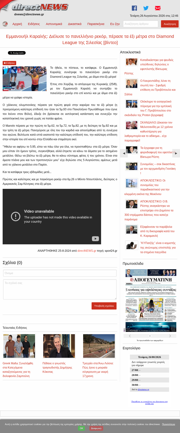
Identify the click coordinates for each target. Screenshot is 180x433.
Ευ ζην (115, 24)
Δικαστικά (74, 24)
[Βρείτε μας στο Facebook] (134, 8)
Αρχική (17, 24)
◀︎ (125, 154)
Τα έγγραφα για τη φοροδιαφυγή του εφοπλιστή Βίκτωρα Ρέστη (158, 152)
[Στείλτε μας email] (158, 8)
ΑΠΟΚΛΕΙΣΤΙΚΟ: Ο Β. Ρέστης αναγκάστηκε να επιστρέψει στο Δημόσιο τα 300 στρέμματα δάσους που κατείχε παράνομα (148, 210)
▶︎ (177, 154)
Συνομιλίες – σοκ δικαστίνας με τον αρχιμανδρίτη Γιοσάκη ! (158, 169)
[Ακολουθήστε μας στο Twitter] (146, 8)
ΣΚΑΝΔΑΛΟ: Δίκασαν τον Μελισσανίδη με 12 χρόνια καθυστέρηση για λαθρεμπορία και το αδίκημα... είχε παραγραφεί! (148, 131)
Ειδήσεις (34, 24)
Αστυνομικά (54, 24)
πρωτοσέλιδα (144, 340)
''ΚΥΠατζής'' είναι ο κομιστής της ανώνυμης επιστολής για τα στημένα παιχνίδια (158, 247)
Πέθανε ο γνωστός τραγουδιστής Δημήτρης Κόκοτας (57, 367)
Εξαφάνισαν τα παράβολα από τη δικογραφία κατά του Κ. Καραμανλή (157, 231)
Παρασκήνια (95, 24)
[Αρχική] (40, 6)
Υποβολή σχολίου (104, 305)
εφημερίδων (158, 340)
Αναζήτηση (170, 24)
